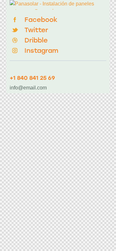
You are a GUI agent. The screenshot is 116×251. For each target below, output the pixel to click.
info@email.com (28, 87)
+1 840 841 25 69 (32, 78)
